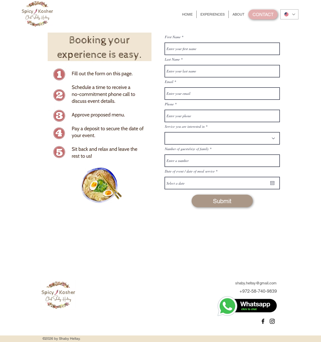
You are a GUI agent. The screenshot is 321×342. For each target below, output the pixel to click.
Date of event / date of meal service (192, 171)
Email (169, 81)
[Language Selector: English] (289, 14)
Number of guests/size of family (187, 149)
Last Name (172, 59)
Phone (169, 104)
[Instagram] (272, 321)
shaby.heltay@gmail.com (256, 283)
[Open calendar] (272, 183)
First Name (173, 37)
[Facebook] (263, 321)
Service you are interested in (185, 126)
